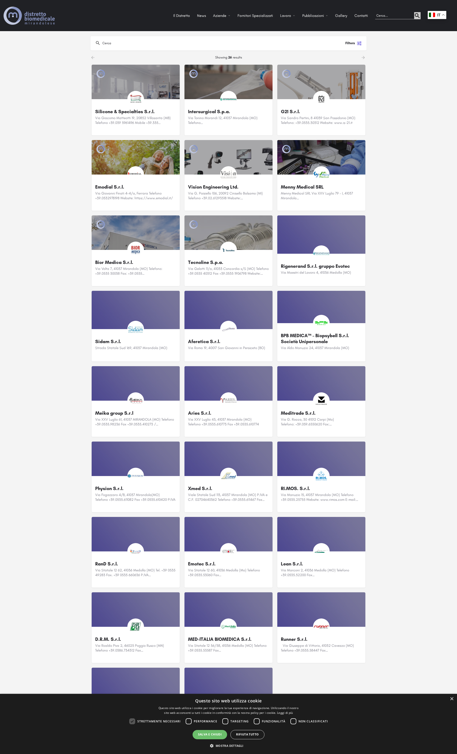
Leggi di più (285, 713)
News (201, 15)
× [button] (451, 699)
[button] (228, 745)
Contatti (361, 15)
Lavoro (285, 15)
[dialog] (228, 724)
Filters (350, 43)
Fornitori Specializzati (255, 15)
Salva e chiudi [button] (210, 734)
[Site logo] (30, 15)
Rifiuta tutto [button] (247, 734)
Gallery (341, 15)
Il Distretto (181, 15)
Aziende (219, 15)
